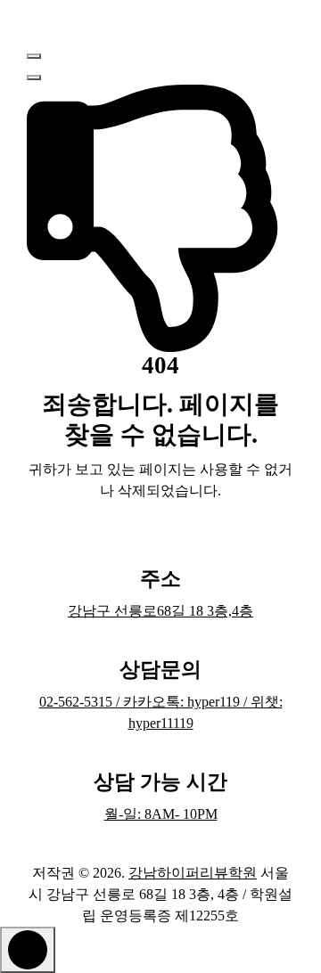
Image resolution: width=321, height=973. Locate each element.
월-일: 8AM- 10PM (161, 814)
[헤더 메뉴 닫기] (34, 77)
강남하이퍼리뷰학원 (192, 872)
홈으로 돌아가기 (151, 540)
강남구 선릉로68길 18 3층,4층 (160, 610)
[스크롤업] (27, 950)
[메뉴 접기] (34, 56)
